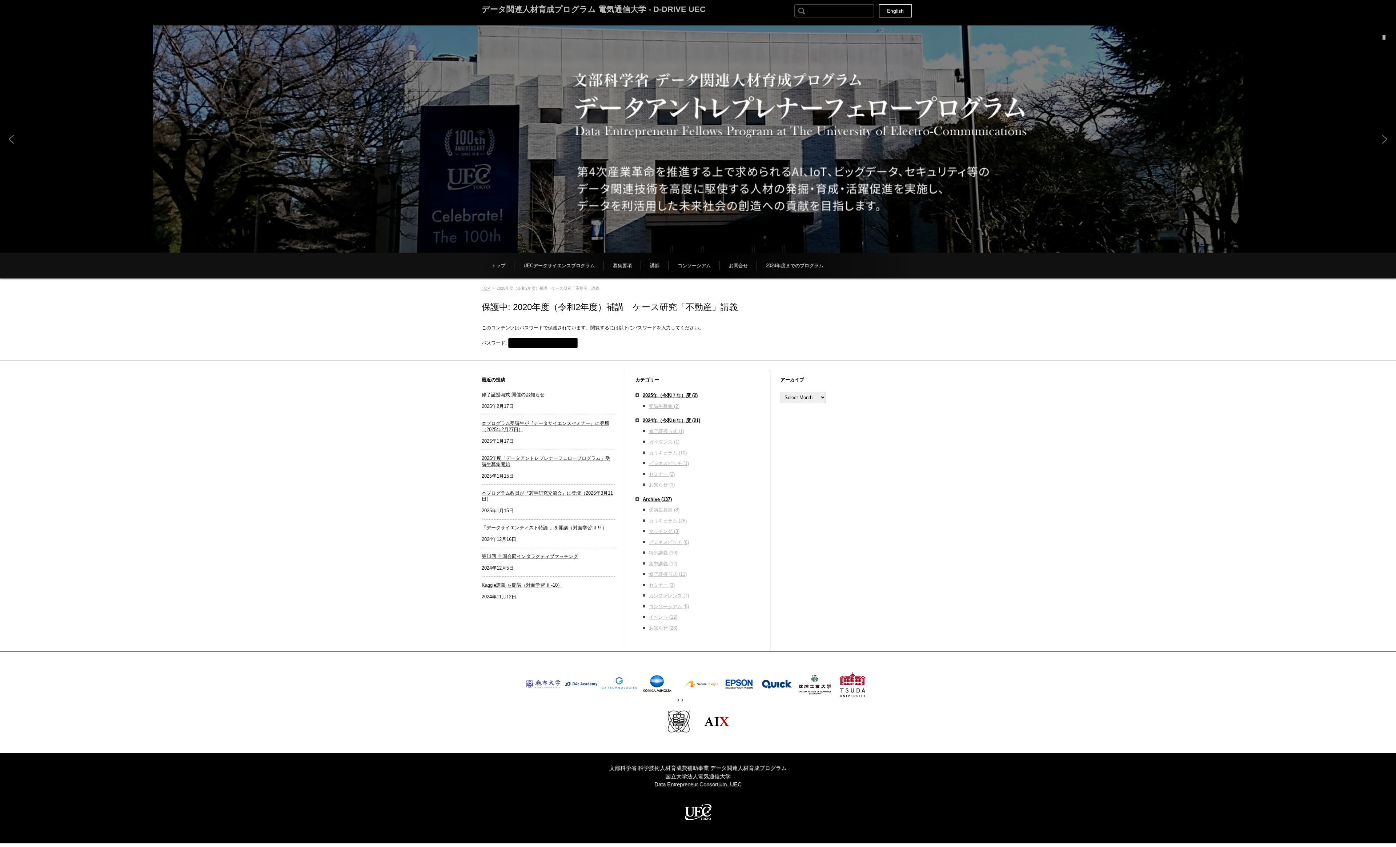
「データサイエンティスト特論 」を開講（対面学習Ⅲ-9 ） (544, 527)
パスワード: (495, 343)
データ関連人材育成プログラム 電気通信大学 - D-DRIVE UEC (594, 9)
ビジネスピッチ (669, 463)
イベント (663, 617)
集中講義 (663, 563)
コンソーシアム (694, 265)
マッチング (664, 531)
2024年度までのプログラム (794, 265)
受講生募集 (664, 406)
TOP (486, 288)
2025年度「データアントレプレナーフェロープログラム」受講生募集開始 (546, 461)
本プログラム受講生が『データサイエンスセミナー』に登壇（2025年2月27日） (545, 426)
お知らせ (662, 484)
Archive (657, 499)
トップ (498, 265)
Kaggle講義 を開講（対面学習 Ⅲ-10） (522, 585)
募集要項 (622, 265)
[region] (698, 139)
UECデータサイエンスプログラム (559, 265)
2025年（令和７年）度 (670, 395)
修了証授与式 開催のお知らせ (513, 394)
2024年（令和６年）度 (671, 420)
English (895, 11)
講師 (654, 265)
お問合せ (738, 265)
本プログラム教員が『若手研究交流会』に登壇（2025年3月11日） (547, 496)
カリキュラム (668, 452)
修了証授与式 (666, 431)
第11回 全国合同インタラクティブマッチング (530, 556)
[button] (698, 139)
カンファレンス (669, 595)
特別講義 (663, 552)
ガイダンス (664, 442)
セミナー (662, 474)
